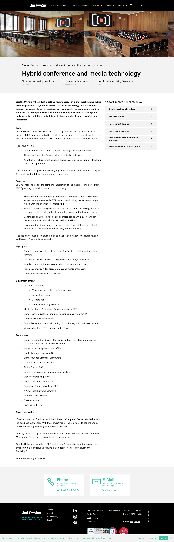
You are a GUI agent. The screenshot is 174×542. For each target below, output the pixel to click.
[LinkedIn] (75, 511)
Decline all (152, 538)
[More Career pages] (113, 5)
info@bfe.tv (135, 522)
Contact (50, 510)
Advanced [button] (140, 538)
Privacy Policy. (106, 538)
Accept (163, 538)
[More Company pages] (126, 5)
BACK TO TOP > (149, 515)
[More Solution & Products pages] (90, 5)
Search (49, 520)
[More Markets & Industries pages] (69, 5)
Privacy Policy (52, 517)
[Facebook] (75, 522)
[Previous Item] (6, 33)
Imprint (50, 513)
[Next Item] (168, 33)
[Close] (171, 538)
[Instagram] (75, 516)
